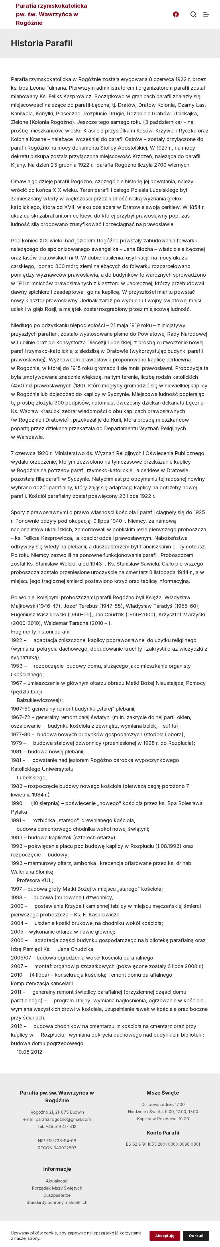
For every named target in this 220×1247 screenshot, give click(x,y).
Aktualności (57, 1181)
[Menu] (206, 14)
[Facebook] (176, 14)
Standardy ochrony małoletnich (57, 1202)
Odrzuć (196, 1235)
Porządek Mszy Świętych (57, 1188)
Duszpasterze (57, 1195)
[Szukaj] (193, 14)
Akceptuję (164, 1235)
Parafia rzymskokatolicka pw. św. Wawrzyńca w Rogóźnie (51, 14)
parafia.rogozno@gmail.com (63, 1119)
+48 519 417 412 (60, 1126)
